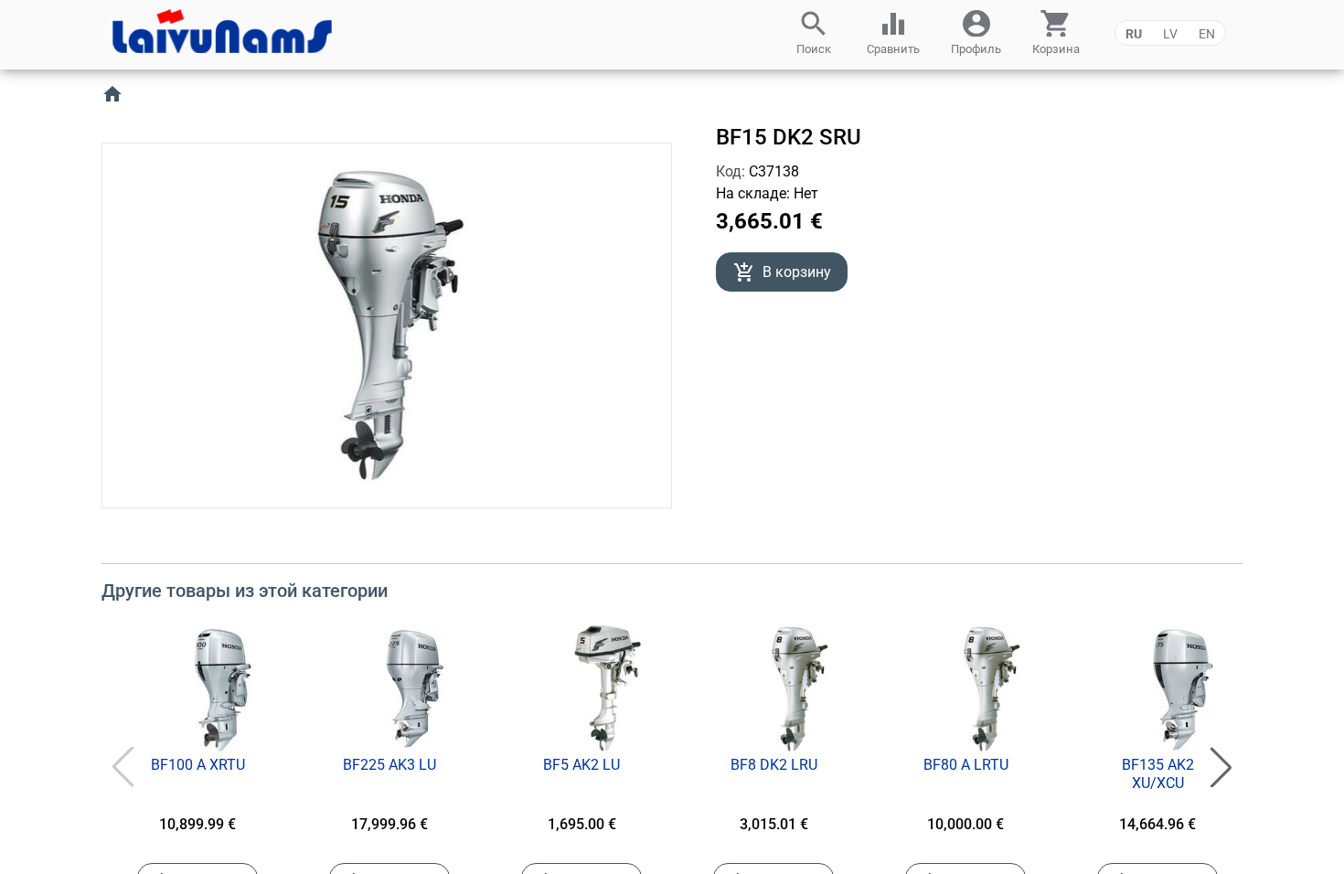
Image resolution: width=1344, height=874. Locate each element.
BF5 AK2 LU (581, 764)
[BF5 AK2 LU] (607, 688)
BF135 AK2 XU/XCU (1158, 774)
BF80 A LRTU (965, 764)
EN (1207, 34)
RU (1133, 34)
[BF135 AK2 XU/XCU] (1183, 688)
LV (1170, 34)
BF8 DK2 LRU (774, 764)
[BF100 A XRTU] (223, 688)
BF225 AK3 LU (389, 764)
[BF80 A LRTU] (991, 688)
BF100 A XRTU (198, 764)
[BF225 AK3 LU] (415, 688)
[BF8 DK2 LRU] (799, 688)
